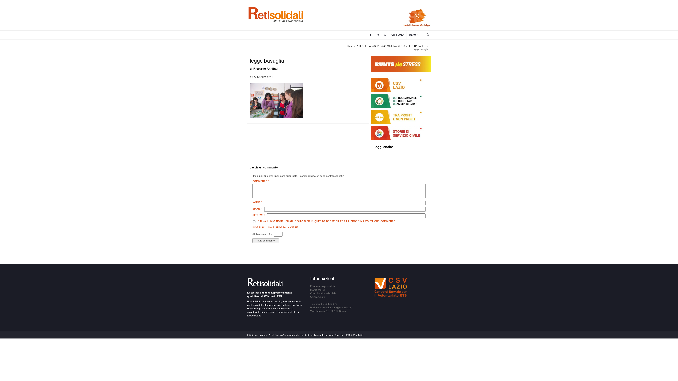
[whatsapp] (385, 35)
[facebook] (370, 35)
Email (257, 208)
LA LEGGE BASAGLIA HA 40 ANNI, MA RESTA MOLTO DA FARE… (391, 46)
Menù (412, 35)
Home (350, 46)
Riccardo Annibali (265, 68)
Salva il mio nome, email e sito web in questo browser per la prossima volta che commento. (327, 221)
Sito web (258, 215)
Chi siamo (397, 35)
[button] (427, 35)
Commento (260, 181)
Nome (257, 202)
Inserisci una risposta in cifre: (275, 227)
